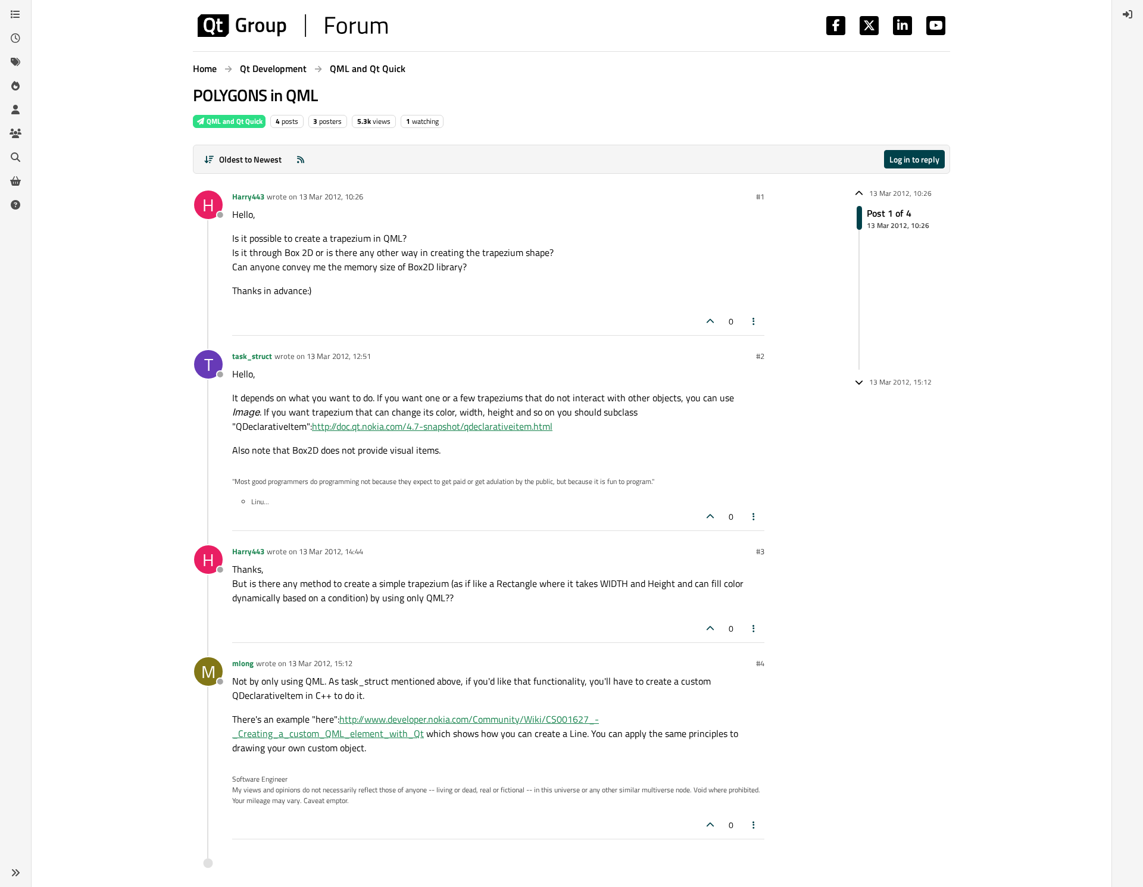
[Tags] (15, 61)
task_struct (252, 356)
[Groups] (15, 133)
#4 (760, 663)
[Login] (1127, 14)
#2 (760, 356)
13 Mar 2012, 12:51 (339, 356)
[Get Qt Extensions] (15, 180)
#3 (760, 551)
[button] (15, 872)
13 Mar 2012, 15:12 (320, 663)
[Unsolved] (15, 204)
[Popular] (15, 85)
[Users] (15, 109)
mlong (243, 663)
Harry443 (248, 196)
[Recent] (15, 38)
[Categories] (15, 14)
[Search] (15, 157)
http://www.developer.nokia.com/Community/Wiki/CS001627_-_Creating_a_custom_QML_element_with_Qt (415, 726)
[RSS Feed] (301, 159)
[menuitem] (1127, 14)
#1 (760, 196)
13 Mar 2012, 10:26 (331, 196)
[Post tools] (754, 321)
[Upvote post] (710, 321)
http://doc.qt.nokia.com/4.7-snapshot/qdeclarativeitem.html (432, 426)
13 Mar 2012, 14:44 (331, 551)
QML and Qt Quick (234, 121)
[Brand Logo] (293, 25)
